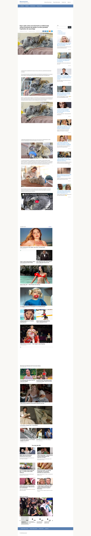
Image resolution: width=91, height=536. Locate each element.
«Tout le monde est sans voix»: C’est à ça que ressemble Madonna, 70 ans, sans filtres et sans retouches (64, 44)
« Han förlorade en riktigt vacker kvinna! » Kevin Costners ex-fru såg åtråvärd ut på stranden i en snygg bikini (64, 143)
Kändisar (26, 5)
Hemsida (22, 5)
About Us (69, 2)
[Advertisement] (45, 15)
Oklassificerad (32, 5)
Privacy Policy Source (56, 2)
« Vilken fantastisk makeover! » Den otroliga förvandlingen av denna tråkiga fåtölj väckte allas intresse (64, 159)
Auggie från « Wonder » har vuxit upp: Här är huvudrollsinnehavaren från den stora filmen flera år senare (63, 94)
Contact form (64, 2)
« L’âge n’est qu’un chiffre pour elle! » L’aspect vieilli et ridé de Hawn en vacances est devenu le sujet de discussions (44, 487)
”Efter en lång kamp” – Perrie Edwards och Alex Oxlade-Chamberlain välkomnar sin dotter (45, 456)
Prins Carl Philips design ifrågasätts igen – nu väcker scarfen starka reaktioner (27, 471)
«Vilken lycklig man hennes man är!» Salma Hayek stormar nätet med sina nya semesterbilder (27, 486)
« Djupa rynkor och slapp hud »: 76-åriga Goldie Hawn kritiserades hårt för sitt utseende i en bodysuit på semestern (64, 127)
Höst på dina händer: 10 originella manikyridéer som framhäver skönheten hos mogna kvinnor (44, 471)
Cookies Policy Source (47, 2)
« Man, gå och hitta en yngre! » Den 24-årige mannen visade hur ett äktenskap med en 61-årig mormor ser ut (63, 192)
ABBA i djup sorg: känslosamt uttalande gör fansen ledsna (26, 456)
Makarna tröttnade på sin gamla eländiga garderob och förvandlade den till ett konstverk (64, 175)
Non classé (33, 31)
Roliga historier (39, 5)
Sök (57, 25)
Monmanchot (24, 1)
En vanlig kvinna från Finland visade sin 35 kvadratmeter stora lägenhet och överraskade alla (64, 60)
